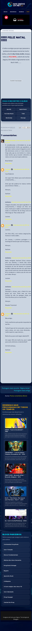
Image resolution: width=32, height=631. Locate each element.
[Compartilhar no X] (26, 127)
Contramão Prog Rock (11, 544)
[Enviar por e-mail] (23, 127)
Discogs (23, 118)
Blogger (15, 619)
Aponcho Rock (8, 576)
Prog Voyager (8, 597)
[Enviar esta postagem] (19, 127)
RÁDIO (28, 11)
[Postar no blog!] (25, 127)
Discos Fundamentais (11, 555)
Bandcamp (9, 118)
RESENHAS (13, 11)
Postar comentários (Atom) (18, 396)
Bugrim (6, 570)
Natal (10, 130)
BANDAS (21, 11)
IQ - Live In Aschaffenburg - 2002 (16, 520)
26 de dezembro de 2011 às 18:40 (21, 258)
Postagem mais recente (10, 388)
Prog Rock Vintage (10, 565)
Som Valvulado (9, 592)
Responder (8, 163)
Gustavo (8, 169)
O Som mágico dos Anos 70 (13, 586)
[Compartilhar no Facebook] (28, 127)
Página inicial (24, 388)
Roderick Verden (10, 140)
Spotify (9, 109)
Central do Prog (9, 602)
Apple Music (23, 109)
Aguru (18, 617)
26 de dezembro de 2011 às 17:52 (21, 202)
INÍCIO (5, 11)
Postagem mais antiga (22, 390)
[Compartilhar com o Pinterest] (30, 127)
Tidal (23, 113)
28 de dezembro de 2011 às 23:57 (21, 287)
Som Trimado (8, 549)
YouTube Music (9, 113)
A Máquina (7, 581)
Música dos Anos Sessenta (12, 560)
